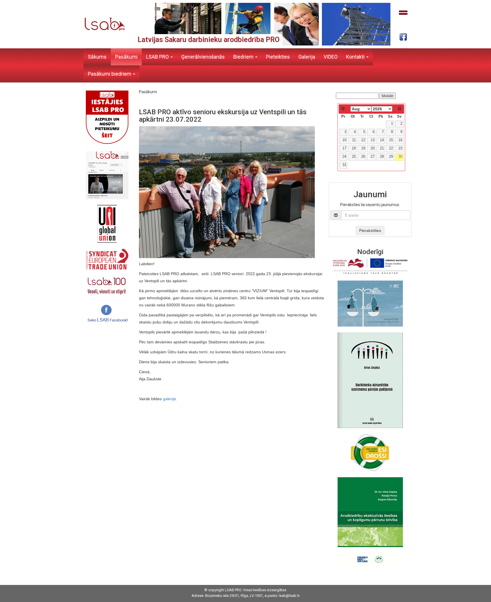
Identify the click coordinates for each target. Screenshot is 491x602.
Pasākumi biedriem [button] (110, 74)
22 (391, 148)
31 (344, 165)
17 (344, 148)
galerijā (169, 399)
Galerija (306, 57)
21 (382, 148)
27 (373, 157)
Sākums (97, 57)
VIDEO (331, 57)
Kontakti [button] (356, 57)
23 (400, 148)
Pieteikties (278, 57)
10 (344, 140)
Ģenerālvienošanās (203, 57)
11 (354, 140)
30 (400, 157)
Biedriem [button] (244, 57)
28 (382, 157)
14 (382, 140)
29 (391, 157)
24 (344, 157)
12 (363, 140)
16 (400, 140)
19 (363, 148)
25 (354, 157)
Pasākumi (126, 57)
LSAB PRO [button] (158, 57)
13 (373, 140)
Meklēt (388, 96)
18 (354, 148)
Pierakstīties (370, 230)
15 (391, 140)
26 (363, 157)
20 (373, 148)
